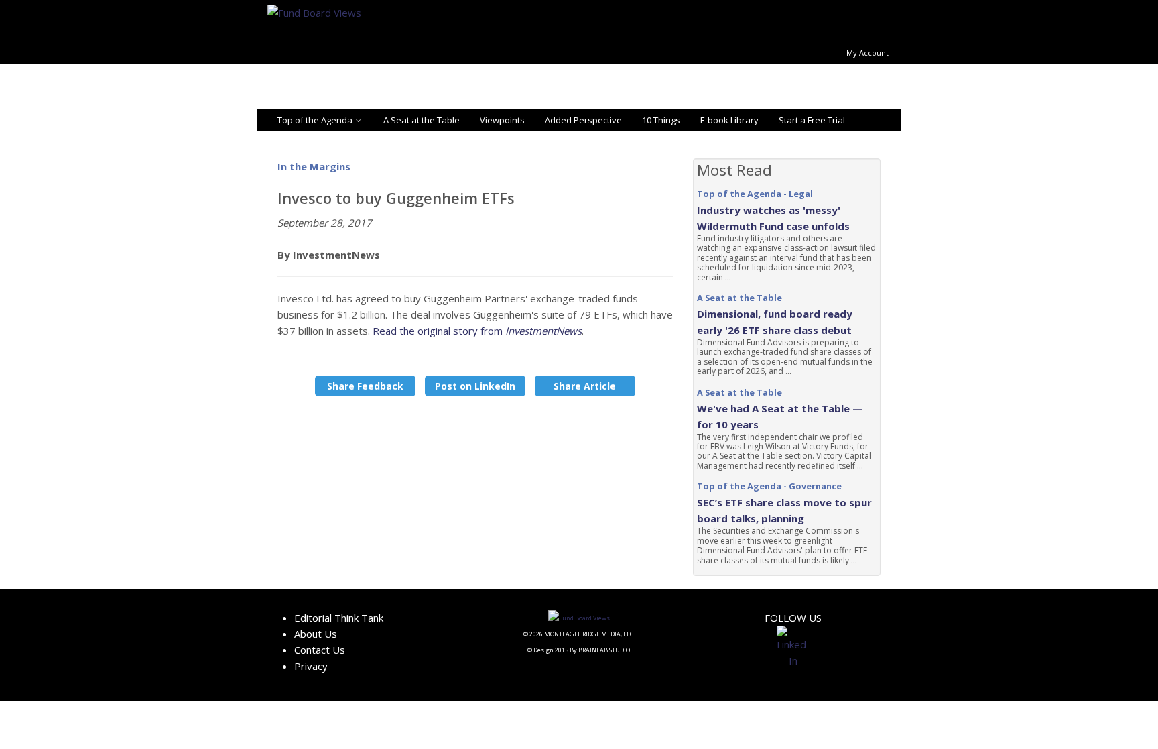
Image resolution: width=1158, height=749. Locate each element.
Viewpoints (502, 120)
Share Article (585, 386)
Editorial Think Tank (338, 617)
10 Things (661, 120)
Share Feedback (365, 386)
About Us (315, 633)
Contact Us (319, 649)
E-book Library (729, 120)
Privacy (311, 666)
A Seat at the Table (421, 120)
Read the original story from (477, 330)
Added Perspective (583, 120)
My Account (867, 53)
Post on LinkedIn (475, 386)
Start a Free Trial (812, 120)
